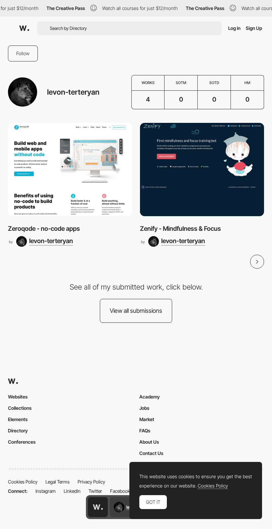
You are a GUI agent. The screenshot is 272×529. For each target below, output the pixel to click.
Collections (20, 408)
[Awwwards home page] (98, 507)
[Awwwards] (24, 28)
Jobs (144, 408)
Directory (18, 430)
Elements (18, 419)
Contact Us (151, 453)
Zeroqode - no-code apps (44, 228)
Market (146, 419)
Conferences (21, 442)
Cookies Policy (22, 482)
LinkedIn (72, 491)
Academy (149, 396)
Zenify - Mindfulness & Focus (180, 228)
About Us (149, 442)
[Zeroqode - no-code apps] (70, 169)
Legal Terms (57, 482)
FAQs (144, 430)
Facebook (120, 491)
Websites (18, 396)
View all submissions (136, 310)
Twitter (95, 491)
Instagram (45, 491)
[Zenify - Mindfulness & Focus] (202, 169)
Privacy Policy (91, 482)
